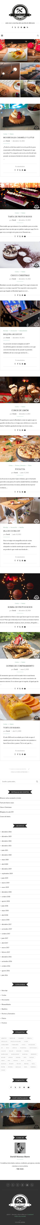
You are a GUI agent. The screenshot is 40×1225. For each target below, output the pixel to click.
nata (25, 1057)
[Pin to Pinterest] (22, 170)
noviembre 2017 (7, 929)
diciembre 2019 (6, 869)
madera (27, 1051)
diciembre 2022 (6, 841)
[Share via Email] (25, 170)
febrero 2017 (6, 952)
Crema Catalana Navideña (20, 60)
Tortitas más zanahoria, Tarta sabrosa (30, 77)
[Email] (24, 27)
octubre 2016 (6, 966)
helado (11, 1051)
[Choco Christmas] (20, 255)
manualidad (4, 1054)
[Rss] (27, 27)
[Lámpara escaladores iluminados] (10, 71)
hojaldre (18, 1051)
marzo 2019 (5, 883)
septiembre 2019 (7, 873)
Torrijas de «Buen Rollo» (30, 95)
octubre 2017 (6, 934)
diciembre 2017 (6, 924)
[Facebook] (12, 27)
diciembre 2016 (6, 957)
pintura (26, 1063)
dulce (7, 1048)
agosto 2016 (6, 971)
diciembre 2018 (6, 892)
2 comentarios (20, 360)
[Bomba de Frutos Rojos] (20, 586)
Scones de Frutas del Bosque (10, 94)
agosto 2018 (6, 901)
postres (10, 1067)
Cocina (4, 995)
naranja (18, 1057)
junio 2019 (5, 878)
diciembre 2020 (6, 855)
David (8, 141)
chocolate (4, 1041)
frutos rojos (33, 1048)
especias (14, 1048)
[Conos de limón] (20, 390)
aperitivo (4, 1038)
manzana (25, 1054)
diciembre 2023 (6, 836)
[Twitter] (15, 27)
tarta (25, 1067)
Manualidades (6, 1004)
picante (11, 1063)
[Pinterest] (21, 27)
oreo (9, 1060)
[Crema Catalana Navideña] (20, 50)
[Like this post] (15, 170)
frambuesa (23, 1048)
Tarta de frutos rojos (20, 216)
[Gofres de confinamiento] (20, 645)
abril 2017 (5, 943)
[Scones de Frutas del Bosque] (10, 88)
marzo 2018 (5, 920)
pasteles (3, 1063)
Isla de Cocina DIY (11, 530)
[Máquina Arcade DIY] (20, 313)
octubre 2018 (6, 897)
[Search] (38, 35)
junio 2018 (5, 906)
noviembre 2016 (7, 961)
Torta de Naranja (11, 727)
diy (2, 1048)
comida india (15, 1044)
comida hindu (5, 1044)
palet (22, 1060)
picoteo (19, 1063)
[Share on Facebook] (17, 170)
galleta (3, 1051)
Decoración (5, 1000)
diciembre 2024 (6, 832)
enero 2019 (5, 887)
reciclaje (18, 1067)
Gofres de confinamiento (20, 665)
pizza (33, 1063)
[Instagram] (18, 27)
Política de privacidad (20, 1216)
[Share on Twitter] (20, 170)
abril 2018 (5, 915)
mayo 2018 (5, 910)
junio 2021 (5, 850)
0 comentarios (20, 166)
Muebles (4, 1009)
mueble (10, 1057)
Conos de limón (20, 410)
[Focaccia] (20, 448)
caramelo (21, 1038)
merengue (33, 1054)
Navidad (32, 1057)
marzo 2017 (5, 947)
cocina (26, 1041)
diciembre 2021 (6, 846)
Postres (4, 1023)
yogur (3, 1070)
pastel (29, 1060)
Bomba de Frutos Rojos (20, 607)
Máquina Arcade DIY (12, 334)
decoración (31, 1044)
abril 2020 (5, 864)
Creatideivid (30, 1214)
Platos (4, 1018)
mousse (3, 1057)
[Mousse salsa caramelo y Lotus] (20, 117)
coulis (23, 1044)
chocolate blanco (15, 1041)
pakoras (15, 1060)
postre (3, 1067)
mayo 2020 (5, 860)
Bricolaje (4, 990)
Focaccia (20, 469)
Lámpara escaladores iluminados (10, 77)
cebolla (29, 1038)
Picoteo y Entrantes (8, 1014)
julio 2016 (5, 975)
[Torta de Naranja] (20, 707)
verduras (33, 1067)
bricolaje (12, 1038)
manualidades (15, 1054)
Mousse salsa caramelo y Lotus (18, 137)
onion (2, 1060)
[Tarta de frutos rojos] (20, 196)
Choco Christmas (20, 275)
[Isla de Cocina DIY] (20, 510)
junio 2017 (5, 938)
